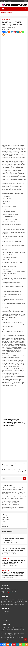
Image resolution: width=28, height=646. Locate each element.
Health (3, 521)
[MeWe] (17, 32)
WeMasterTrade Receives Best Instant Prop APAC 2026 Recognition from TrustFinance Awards (13, 562)
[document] (14, 616)
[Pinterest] (14, 32)
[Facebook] (3, 32)
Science (4, 524)
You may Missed (7, 531)
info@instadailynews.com (10, 592)
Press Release (6, 19)
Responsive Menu (25, 1)
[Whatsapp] (23, 32)
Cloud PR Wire (13, 542)
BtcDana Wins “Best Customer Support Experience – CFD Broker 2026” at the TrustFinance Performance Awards (11, 503)
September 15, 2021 (6, 27)
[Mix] (20, 32)
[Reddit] (9, 32)
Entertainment (5, 519)
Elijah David (14, 27)
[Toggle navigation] (3, 9)
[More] (3, 34)
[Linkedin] (12, 32)
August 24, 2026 (6, 542)
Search (24, 478)
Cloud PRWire (5, 517)
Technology (5, 526)
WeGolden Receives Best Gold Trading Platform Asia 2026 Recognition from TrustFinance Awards (13, 550)
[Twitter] (6, 32)
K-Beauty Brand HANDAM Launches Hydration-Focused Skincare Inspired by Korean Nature (13, 538)
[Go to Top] (25, 639)
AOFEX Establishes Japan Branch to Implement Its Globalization (13, 470)
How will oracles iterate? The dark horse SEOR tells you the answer (14, 464)
